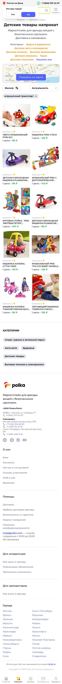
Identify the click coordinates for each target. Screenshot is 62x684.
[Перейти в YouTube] (24, 440)
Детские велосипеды (43, 52)
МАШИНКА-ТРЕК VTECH (44, 135)
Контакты (8, 462)
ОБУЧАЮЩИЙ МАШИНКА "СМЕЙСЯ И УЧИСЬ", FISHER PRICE (45, 308)
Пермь (7, 648)
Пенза (35, 643)
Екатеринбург (40, 619)
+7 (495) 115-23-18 (14, 426)
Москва (7, 611)
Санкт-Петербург (42, 611)
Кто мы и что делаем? (16, 467)
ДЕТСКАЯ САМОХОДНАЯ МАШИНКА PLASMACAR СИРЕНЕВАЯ (16, 179)
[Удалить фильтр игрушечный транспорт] (36, 96)
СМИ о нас (9, 477)
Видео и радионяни (38, 44)
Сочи (6, 656)
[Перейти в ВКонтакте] (5, 440)
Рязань (7, 652)
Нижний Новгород (43, 639)
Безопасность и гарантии (18, 514)
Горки (43, 55)
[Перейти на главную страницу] (14, 385)
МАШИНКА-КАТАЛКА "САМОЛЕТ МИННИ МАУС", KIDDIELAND (16, 308)
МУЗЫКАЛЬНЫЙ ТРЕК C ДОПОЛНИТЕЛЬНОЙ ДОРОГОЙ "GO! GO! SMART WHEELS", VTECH (44, 179)
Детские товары (37, 19)
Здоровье (28, 348)
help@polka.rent (13, 533)
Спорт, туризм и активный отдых (25, 339)
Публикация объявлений (18, 566)
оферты (51, 664)
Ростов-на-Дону (41, 648)
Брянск (7, 615)
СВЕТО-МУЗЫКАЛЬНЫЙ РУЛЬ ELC (15, 136)
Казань (36, 623)
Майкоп (7, 635)
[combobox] (44, 88)
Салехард (37, 652)
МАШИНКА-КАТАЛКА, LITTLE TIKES (14, 265)
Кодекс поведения (14, 519)
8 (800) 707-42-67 (14, 415)
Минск (36, 635)
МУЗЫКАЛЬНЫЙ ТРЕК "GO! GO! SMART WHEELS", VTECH (45, 265)
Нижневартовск (12, 639)
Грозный (8, 619)
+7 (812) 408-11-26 (14, 434)
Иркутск (8, 623)
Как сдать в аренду (14, 561)
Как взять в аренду (14, 593)
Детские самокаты (26, 55)
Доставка (8, 504)
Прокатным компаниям (17, 572)
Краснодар (9, 631)
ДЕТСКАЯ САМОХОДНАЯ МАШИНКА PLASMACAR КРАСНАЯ (45, 222)
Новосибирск (11, 643)
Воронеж (37, 615)
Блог (5, 457)
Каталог (21, 19)
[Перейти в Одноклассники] (12, 440)
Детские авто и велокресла (31, 48)
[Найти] (46, 10)
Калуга (36, 627)
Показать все (44, 59)
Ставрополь (39, 656)
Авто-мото (11, 348)
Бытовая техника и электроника (24, 364)
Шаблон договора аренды (18, 509)
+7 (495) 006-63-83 (15, 424)
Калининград (11, 627)
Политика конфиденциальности (16, 526)
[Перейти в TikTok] (18, 440)
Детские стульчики (22, 59)
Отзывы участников (15, 472)
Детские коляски (16, 52)
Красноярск (39, 631)
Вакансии (8, 482)
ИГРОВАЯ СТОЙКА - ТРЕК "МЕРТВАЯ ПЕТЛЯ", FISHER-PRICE (16, 222)
